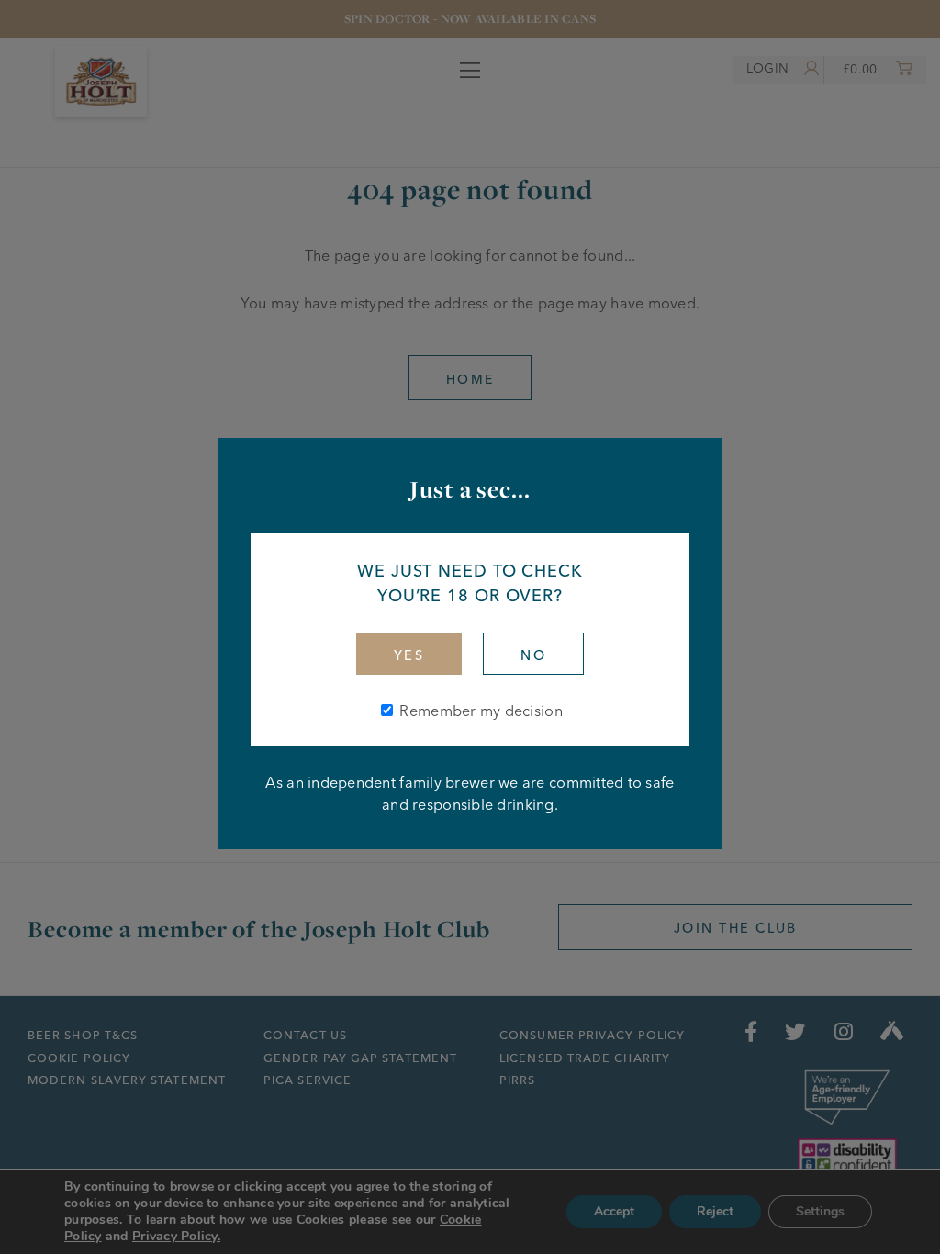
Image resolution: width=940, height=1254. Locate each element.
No (533, 655)
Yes (409, 655)
